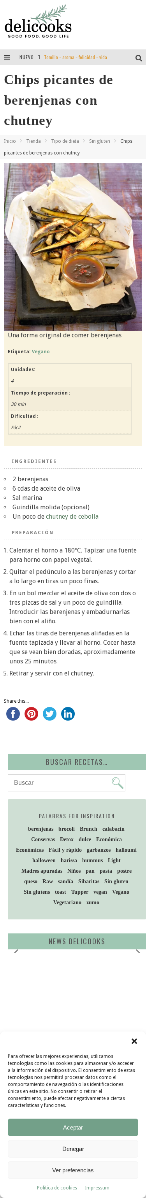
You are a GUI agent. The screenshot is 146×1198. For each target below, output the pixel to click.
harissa (69, 860)
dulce (85, 839)
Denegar (73, 1148)
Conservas (43, 839)
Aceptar (73, 1127)
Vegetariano (67, 902)
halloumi (126, 850)
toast (60, 892)
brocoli (66, 829)
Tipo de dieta (65, 141)
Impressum (97, 1188)
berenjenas (40, 829)
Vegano (41, 351)
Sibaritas (88, 881)
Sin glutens (37, 892)
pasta (106, 871)
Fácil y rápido (65, 850)
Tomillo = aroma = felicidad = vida (75, 57)
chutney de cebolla (71, 516)
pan (90, 871)
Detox (67, 839)
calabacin (113, 829)
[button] (134, 1041)
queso (30, 881)
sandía (65, 881)
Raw (47, 881)
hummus (92, 860)
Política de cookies (57, 1188)
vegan (100, 892)
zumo (92, 902)
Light (114, 860)
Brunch (88, 829)
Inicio (10, 141)
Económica (109, 839)
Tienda (33, 141)
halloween (44, 860)
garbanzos (99, 850)
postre (124, 871)
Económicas (30, 850)
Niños (74, 871)
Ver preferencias (73, 1170)
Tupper (79, 892)
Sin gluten (99, 141)
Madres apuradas (41, 871)
